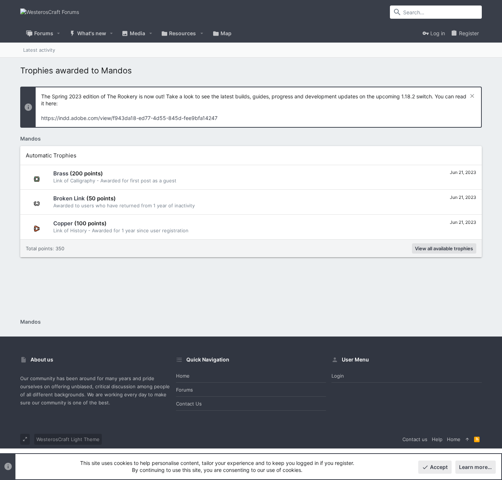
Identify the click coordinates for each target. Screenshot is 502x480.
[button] (58, 33)
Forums (184, 390)
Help (437, 439)
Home (183, 376)
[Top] (467, 439)
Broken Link (69, 198)
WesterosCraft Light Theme (68, 439)
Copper (63, 223)
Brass (60, 173)
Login (337, 376)
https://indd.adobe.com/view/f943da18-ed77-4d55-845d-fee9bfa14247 (129, 118)
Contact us (189, 404)
